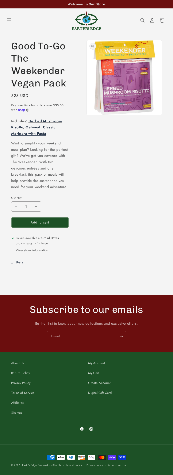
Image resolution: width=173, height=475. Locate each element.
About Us (17, 363)
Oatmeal (33, 127)
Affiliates (17, 402)
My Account (96, 363)
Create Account (99, 383)
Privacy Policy (21, 383)
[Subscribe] (121, 336)
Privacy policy (94, 465)
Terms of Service (23, 392)
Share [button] (19, 262)
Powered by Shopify (49, 465)
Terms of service (117, 465)
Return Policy (20, 373)
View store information (32, 250)
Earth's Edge (29, 465)
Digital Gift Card (100, 392)
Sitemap (17, 412)
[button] (9, 20)
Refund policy (74, 465)
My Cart (93, 373)
